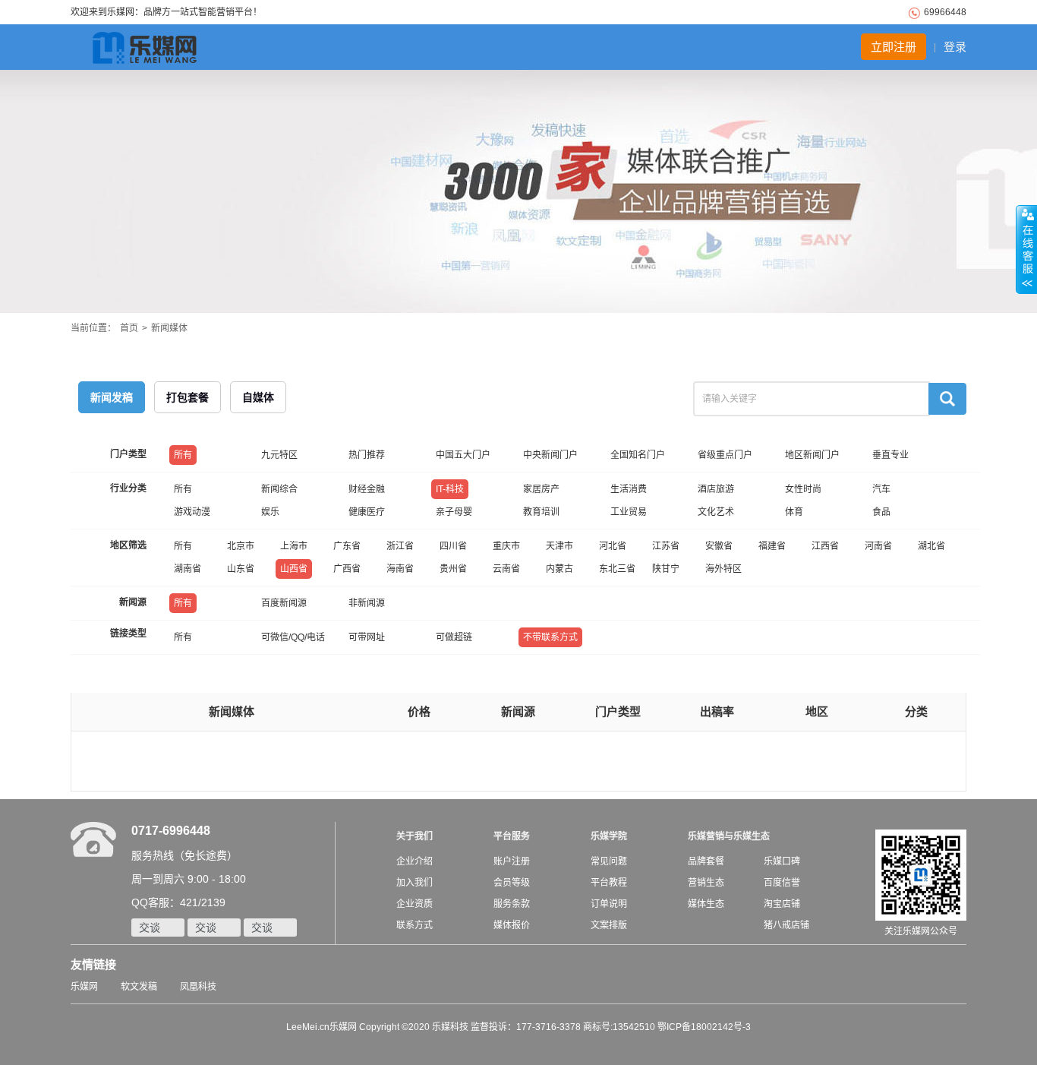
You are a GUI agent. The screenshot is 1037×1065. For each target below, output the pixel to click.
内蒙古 (559, 569)
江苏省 (665, 546)
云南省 (506, 569)
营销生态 (706, 882)
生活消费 (628, 489)
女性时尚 (803, 489)
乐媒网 (84, 986)
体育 (794, 512)
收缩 (1026, 250)
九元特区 (279, 455)
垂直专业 (890, 455)
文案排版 (609, 925)
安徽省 (719, 546)
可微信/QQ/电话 (293, 637)
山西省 (293, 569)
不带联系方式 (550, 637)
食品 (881, 512)
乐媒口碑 (782, 861)
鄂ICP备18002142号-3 (704, 1027)
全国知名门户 (637, 455)
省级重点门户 (725, 455)
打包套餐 (187, 397)
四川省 (453, 546)
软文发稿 (139, 986)
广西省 (347, 569)
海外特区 (723, 569)
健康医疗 (366, 512)
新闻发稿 (111, 397)
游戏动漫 (192, 512)
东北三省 (617, 569)
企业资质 (414, 904)
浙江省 (400, 546)
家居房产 (541, 489)
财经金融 (366, 489)
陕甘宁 (665, 569)
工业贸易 (628, 512)
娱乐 (270, 512)
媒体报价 (511, 925)
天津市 (559, 546)
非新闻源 (366, 603)
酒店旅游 (716, 489)
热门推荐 (366, 455)
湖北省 (931, 546)
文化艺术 (716, 512)
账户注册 (511, 861)
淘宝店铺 (782, 904)
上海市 (293, 546)
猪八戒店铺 (786, 925)
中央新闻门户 (550, 455)
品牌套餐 (706, 861)
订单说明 (609, 904)
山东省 (240, 569)
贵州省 (453, 569)
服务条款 (511, 904)
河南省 (878, 546)
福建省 (772, 546)
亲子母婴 (454, 512)
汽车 (881, 489)
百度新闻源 (284, 603)
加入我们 (414, 882)
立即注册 (893, 46)
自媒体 (258, 397)
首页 (129, 328)
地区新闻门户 (812, 455)
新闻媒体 (169, 328)
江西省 (825, 546)
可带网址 (366, 637)
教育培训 (541, 512)
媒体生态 (706, 904)
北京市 (240, 546)
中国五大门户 (463, 455)
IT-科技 (450, 489)
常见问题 (609, 861)
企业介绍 (414, 861)
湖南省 (187, 569)
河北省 (612, 546)
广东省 (347, 546)
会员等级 (511, 882)
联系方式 (414, 925)
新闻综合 (279, 489)
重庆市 (506, 546)
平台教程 (609, 882)
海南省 (400, 569)
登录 (955, 46)
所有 (183, 455)
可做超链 (454, 637)
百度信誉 (782, 882)
